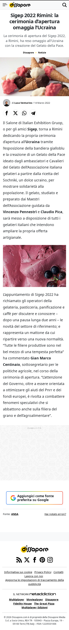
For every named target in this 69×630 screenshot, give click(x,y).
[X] (27, 559)
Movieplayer (34, 599)
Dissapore (28, 52)
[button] (6, 113)
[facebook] (34, 559)
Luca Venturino (23, 102)
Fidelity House (22, 603)
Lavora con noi (33, 576)
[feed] (19, 559)
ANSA (14, 514)
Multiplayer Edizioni (34, 607)
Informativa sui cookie (18, 572)
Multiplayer (16, 599)
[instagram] (50, 559)
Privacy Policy (42, 572)
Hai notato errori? (55, 514)
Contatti (58, 572)
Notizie (42, 52)
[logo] (19, 5)
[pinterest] (42, 559)
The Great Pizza (44, 603)
